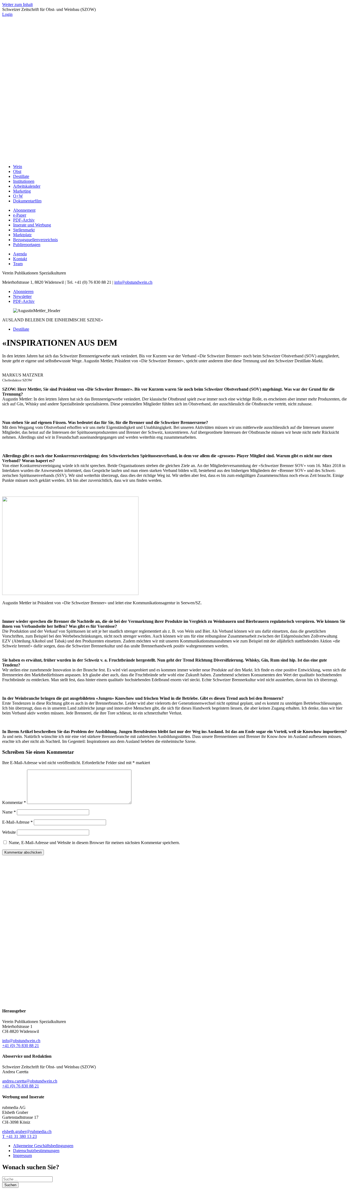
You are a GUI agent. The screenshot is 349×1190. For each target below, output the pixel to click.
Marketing (22, 191)
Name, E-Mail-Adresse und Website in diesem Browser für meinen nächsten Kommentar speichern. (94, 842)
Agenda (20, 254)
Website (9, 832)
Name (9, 812)
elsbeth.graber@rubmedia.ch (27, 1131)
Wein (17, 166)
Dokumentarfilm (27, 201)
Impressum (22, 1155)
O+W (18, 196)
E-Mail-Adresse (17, 822)
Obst (17, 171)
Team (18, 263)
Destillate (21, 176)
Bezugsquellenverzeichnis (35, 239)
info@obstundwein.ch (133, 282)
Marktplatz (22, 234)
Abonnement (24, 210)
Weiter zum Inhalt (17, 4)
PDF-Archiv (24, 220)
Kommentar (14, 802)
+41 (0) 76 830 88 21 (20, 1045)
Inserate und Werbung (32, 225)
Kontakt (20, 258)
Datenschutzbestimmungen (36, 1150)
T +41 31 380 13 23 (19, 1136)
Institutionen (23, 181)
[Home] (174, 157)
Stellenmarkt (24, 230)
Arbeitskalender (26, 186)
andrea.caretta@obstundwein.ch (29, 1081)
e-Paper (19, 215)
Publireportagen (26, 244)
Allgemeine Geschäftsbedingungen (43, 1145)
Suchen (10, 1185)
